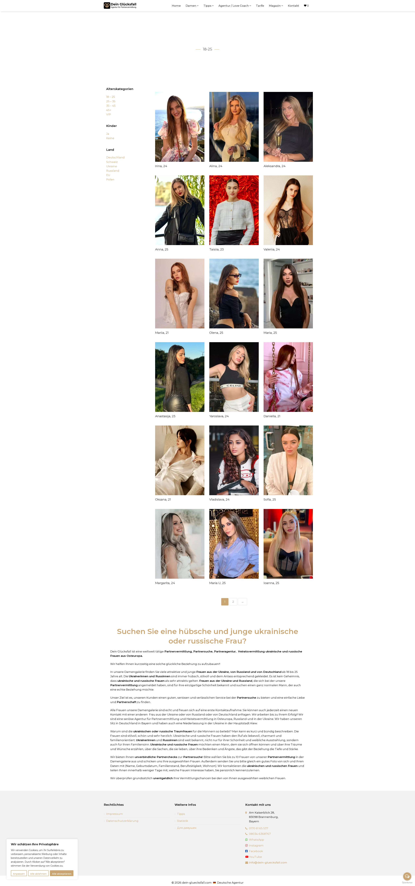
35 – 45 (111, 105)
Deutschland (115, 157)
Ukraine (111, 166)
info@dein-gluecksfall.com (268, 862)
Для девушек (186, 827)
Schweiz (112, 162)
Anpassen (19, 873)
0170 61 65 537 (258, 828)
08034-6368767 (260, 833)
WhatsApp (256, 839)
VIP (108, 114)
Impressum (114, 813)
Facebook (256, 851)
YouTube (255, 856)
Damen (191, 5)
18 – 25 (110, 96)
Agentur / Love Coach (234, 5)
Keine (110, 138)
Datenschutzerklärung (122, 820)
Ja (107, 133)
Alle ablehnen (38, 873)
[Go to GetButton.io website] (407, 883)
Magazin (275, 5)
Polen (110, 179)
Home (176, 5)
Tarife (260, 5)
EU (108, 175)
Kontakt (293, 5)
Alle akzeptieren (61, 873)
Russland (112, 170)
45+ (108, 110)
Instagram (256, 845)
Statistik (182, 820)
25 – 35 (110, 101)
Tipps (207, 5)
